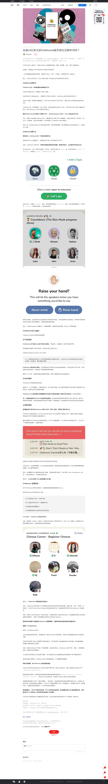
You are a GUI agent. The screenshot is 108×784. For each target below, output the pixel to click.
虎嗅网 (49, 781)
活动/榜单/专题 (46, 5)
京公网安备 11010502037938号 (74, 781)
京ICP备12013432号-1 (57, 781)
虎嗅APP (47, 726)
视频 (37, 5)
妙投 (62, 5)
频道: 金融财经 (27, 717)
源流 (31, 5)
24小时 (25, 5)
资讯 (18, 5)
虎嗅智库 (70, 5)
